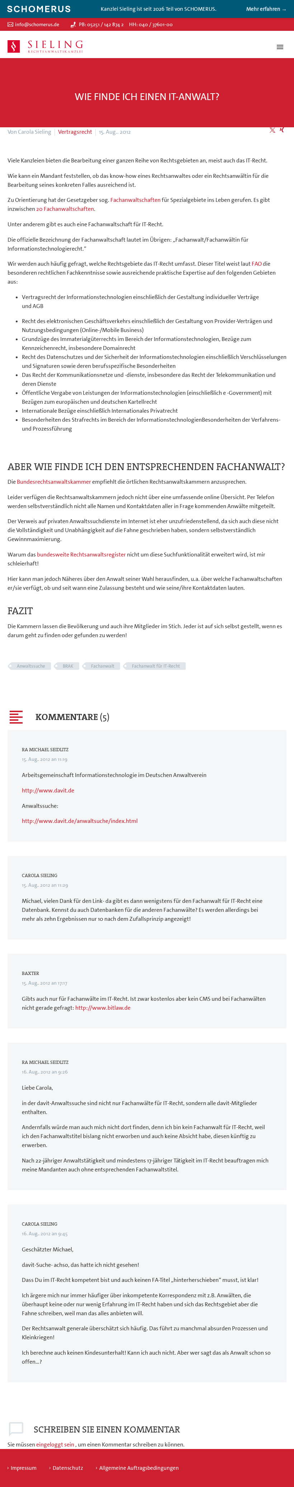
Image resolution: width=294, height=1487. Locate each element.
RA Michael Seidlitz (45, 750)
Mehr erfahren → (266, 9)
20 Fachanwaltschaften (65, 209)
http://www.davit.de (48, 790)
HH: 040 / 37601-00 (151, 24)
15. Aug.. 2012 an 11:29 (45, 885)
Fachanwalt (102, 666)
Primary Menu (280, 47)
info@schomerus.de (37, 24)
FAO (257, 263)
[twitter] (272, 130)
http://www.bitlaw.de (103, 1008)
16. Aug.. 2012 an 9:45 (45, 1233)
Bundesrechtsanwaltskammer (54, 482)
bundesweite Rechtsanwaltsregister (81, 554)
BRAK (68, 666)
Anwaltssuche (31, 666)
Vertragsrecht (75, 132)
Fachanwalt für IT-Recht (156, 666)
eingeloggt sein (55, 1444)
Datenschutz (68, 1468)
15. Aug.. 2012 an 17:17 (44, 983)
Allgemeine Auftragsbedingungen (139, 1468)
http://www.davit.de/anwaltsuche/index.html (80, 821)
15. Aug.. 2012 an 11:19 (44, 759)
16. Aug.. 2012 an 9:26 (45, 1072)
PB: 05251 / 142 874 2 (101, 24)
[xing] (282, 130)
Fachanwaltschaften (135, 200)
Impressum (24, 1468)
